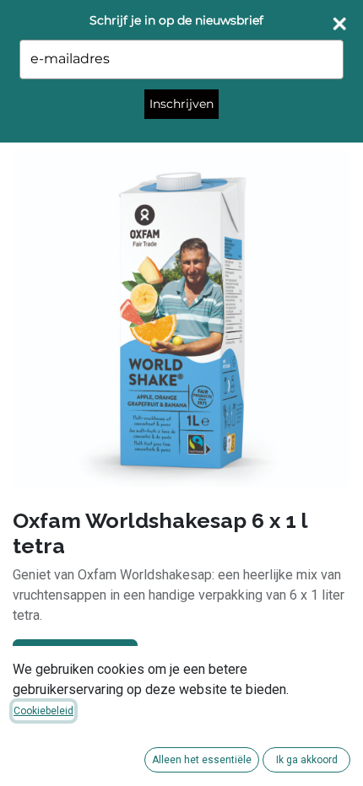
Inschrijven (181, 103)
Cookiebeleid (43, 711)
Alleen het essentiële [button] (202, 760)
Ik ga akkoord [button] (307, 760)
